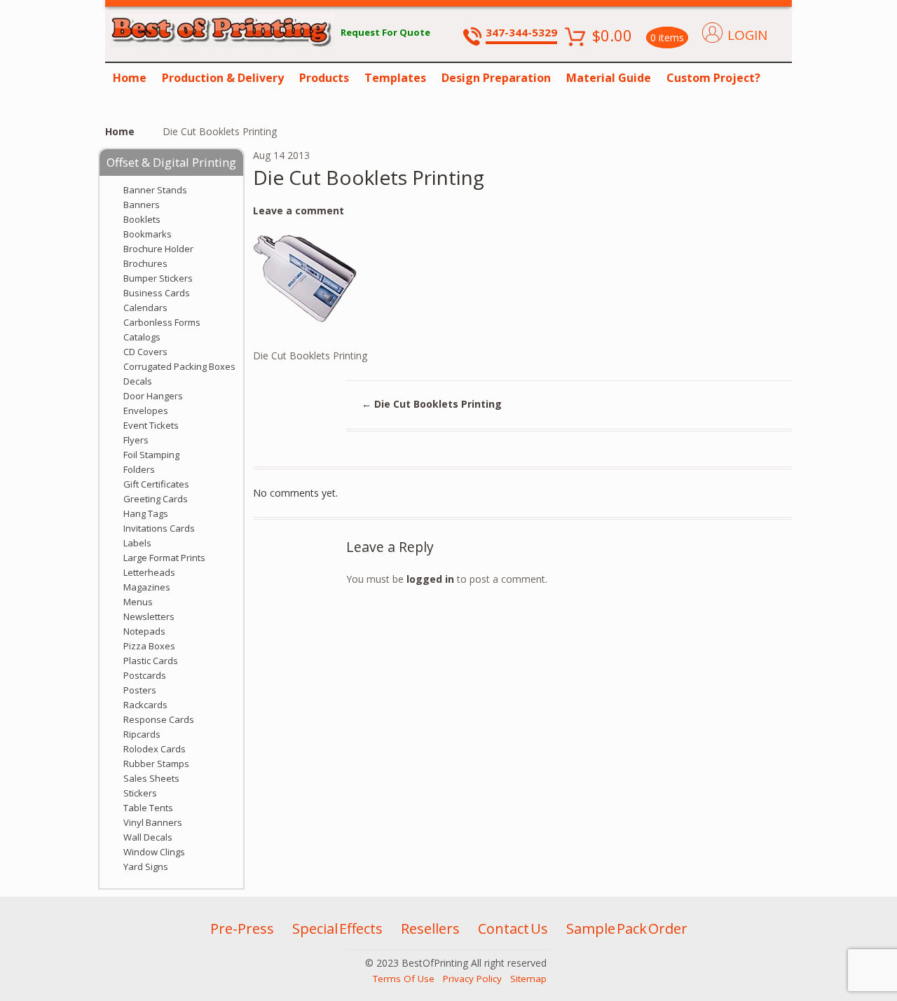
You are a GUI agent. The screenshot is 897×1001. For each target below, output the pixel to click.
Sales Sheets (151, 778)
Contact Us (513, 928)
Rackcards (145, 704)
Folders (139, 469)
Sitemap (528, 978)
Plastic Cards (150, 660)
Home (129, 77)
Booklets (141, 219)
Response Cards (158, 719)
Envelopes (145, 410)
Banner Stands (155, 190)
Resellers (430, 928)
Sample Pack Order (626, 928)
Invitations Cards (159, 528)
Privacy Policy (472, 978)
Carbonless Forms (161, 322)
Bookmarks (147, 234)
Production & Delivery (223, 77)
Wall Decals (147, 837)
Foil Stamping (151, 454)
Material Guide (608, 77)
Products (324, 77)
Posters (139, 690)
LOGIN (747, 35)
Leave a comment (298, 210)
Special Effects (337, 928)
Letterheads (149, 572)
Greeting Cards (155, 498)
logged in (430, 579)
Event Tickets (151, 425)
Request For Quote (385, 32)
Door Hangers (153, 395)
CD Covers (145, 351)
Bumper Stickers (158, 278)
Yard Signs (145, 866)
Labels (137, 543)
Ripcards (141, 734)
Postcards (144, 675)
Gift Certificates (156, 484)
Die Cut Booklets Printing (432, 403)
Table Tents (148, 807)
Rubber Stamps (156, 763)
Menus (138, 601)
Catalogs (141, 337)
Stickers (140, 793)
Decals (137, 381)
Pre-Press (242, 928)
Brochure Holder (158, 248)
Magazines (146, 587)
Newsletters (148, 616)
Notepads (144, 631)
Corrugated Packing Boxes (179, 366)
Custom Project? (713, 77)
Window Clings (154, 851)
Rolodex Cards (154, 749)
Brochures (145, 263)
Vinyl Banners (152, 822)
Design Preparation (496, 77)
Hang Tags (145, 513)
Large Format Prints (164, 557)
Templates (395, 77)
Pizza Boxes (149, 646)
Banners (141, 204)
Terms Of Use (403, 978)
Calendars (145, 307)
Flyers (136, 440)
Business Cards (156, 293)
